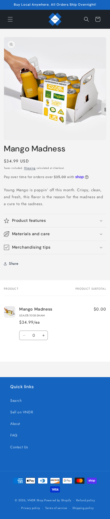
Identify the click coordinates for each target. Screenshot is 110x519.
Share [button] (13, 263)
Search (16, 400)
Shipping (30, 168)
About (15, 423)
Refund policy (85, 500)
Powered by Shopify (57, 500)
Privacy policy (30, 508)
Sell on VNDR (21, 412)
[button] (10, 19)
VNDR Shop (35, 500)
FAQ (13, 435)
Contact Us (19, 447)
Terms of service (56, 508)
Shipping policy (83, 508)
